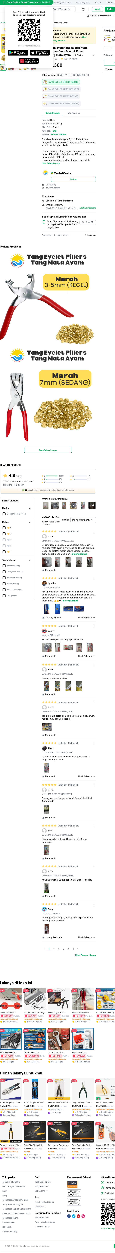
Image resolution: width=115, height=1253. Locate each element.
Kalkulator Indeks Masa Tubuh (16, 1213)
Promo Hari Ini (8, 1222)
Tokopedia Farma (10, 1218)
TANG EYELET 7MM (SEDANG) (63, 89)
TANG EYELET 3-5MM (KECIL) (63, 82)
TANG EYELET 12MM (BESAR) (63, 96)
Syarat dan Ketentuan (45, 1222)
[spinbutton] (111, 48)
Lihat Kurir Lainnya (88, 208)
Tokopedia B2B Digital (12, 1204)
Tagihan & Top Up (43, 1182)
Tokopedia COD (42, 1186)
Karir (4, 1191)
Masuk (97, 9)
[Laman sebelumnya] (44, 949)
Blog (4, 1195)
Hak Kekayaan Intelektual (14, 1186)
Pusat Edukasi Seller (44, 1202)
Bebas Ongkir (41, 1191)
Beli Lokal (7, 1227)
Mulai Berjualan (83, 2)
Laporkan (91, 235)
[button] (101, 15)
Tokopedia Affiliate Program (15, 1200)
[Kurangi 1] (106, 48)
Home (2, 22)
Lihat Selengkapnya (51, 163)
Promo (98, 2)
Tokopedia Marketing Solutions (16, 1209)
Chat (110, 69)
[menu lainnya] (94, 531)
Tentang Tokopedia (62, 2)
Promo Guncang (9, 1231)
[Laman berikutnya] (78, 949)
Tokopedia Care (42, 1217)
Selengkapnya (79, 554)
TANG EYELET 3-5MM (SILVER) (63, 103)
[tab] (52, 113)
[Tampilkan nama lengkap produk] (93, 55)
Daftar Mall (40, 1206)
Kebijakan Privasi (42, 1226)
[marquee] (69, 35)
